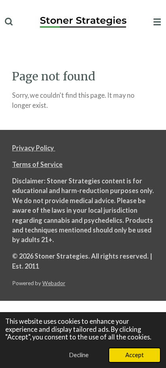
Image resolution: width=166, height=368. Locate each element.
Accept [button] (134, 354)
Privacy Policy (33, 148)
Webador (53, 283)
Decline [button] (79, 354)
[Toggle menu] (157, 22)
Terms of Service (37, 164)
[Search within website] (9, 22)
